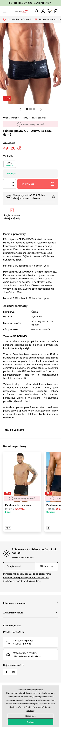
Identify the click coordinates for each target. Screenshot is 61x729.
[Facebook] (6, 672)
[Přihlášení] (43, 11)
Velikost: (8, 155)
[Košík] (56, 11)
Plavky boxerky (38, 117)
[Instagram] (13, 672)
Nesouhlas (30, 716)
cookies (30, 710)
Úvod (5, 117)
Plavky (25, 117)
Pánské (15, 117)
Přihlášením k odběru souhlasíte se (27, 575)
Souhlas (30, 722)
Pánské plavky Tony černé (18, 505)
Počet (6, 184)
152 (8, 528)
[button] (5, 11)
